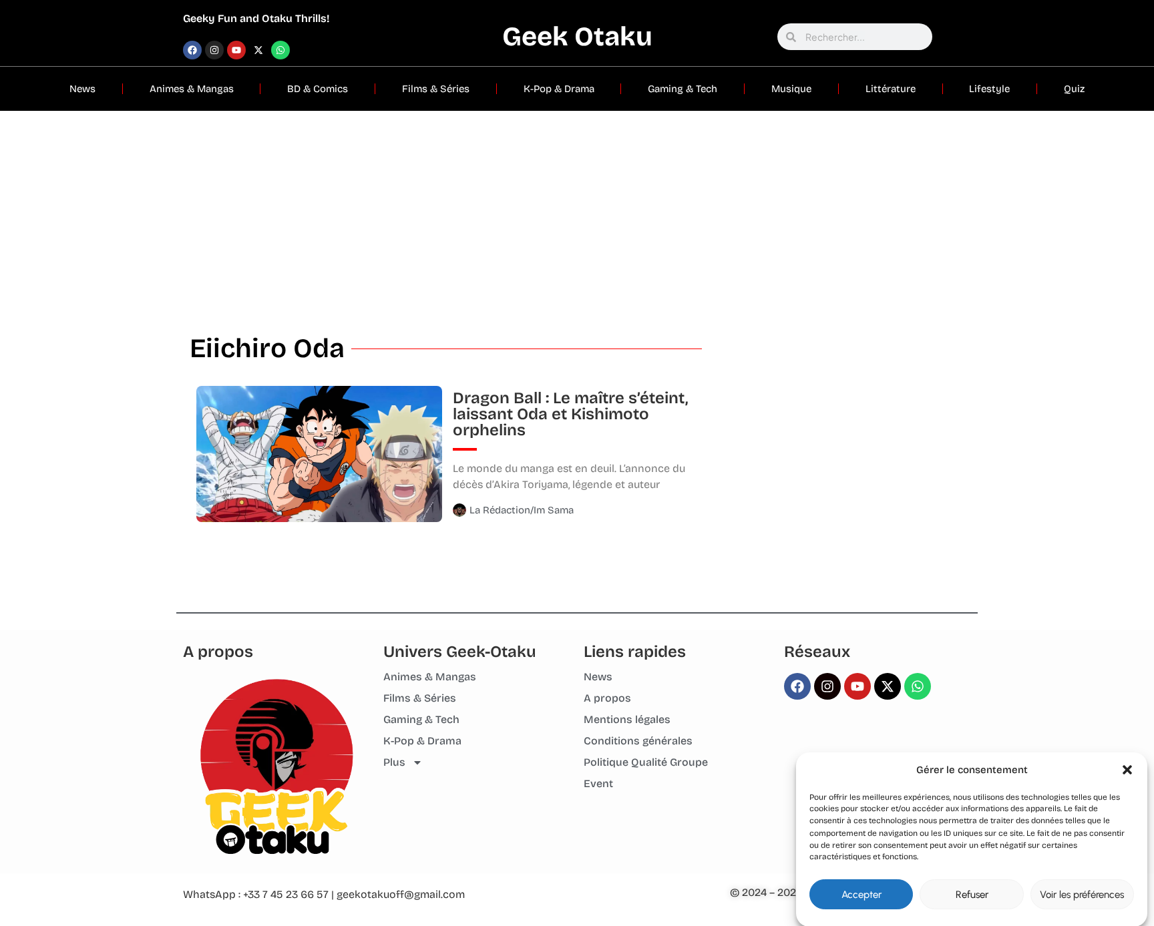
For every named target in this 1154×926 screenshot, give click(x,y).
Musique (791, 89)
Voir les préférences (1082, 895)
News (82, 89)
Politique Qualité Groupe (646, 762)
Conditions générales (638, 740)
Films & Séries (435, 89)
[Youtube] (236, 50)
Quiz (1074, 89)
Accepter (861, 895)
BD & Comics (317, 89)
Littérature (891, 89)
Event (598, 783)
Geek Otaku (577, 37)
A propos (607, 698)
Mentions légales (627, 719)
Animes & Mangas (192, 89)
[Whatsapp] (280, 50)
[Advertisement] (577, 211)
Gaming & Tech (682, 89)
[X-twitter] (258, 50)
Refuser (972, 895)
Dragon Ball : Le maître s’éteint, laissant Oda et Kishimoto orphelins (570, 414)
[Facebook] (192, 50)
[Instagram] (214, 50)
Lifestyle (989, 89)
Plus (394, 762)
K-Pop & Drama (559, 89)
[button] (1127, 769)
